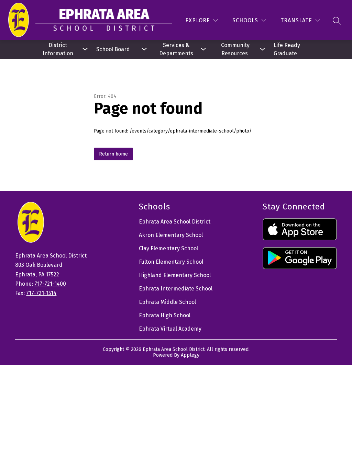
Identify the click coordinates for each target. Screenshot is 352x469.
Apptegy (190, 355)
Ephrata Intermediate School (175, 288)
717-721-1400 (50, 284)
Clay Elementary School (168, 248)
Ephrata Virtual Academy (170, 328)
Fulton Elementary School (171, 262)
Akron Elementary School (171, 235)
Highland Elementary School (175, 275)
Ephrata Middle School (167, 302)
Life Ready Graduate (287, 49)
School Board (113, 49)
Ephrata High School (164, 315)
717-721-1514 (41, 293)
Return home (113, 154)
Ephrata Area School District (174, 221)
